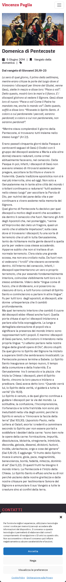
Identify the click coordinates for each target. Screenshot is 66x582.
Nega (33, 560)
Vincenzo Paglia (17, 5)
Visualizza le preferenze (33, 569)
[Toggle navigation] (59, 5)
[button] (61, 516)
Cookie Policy (18, 577)
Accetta (33, 551)
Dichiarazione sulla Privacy (40, 577)
